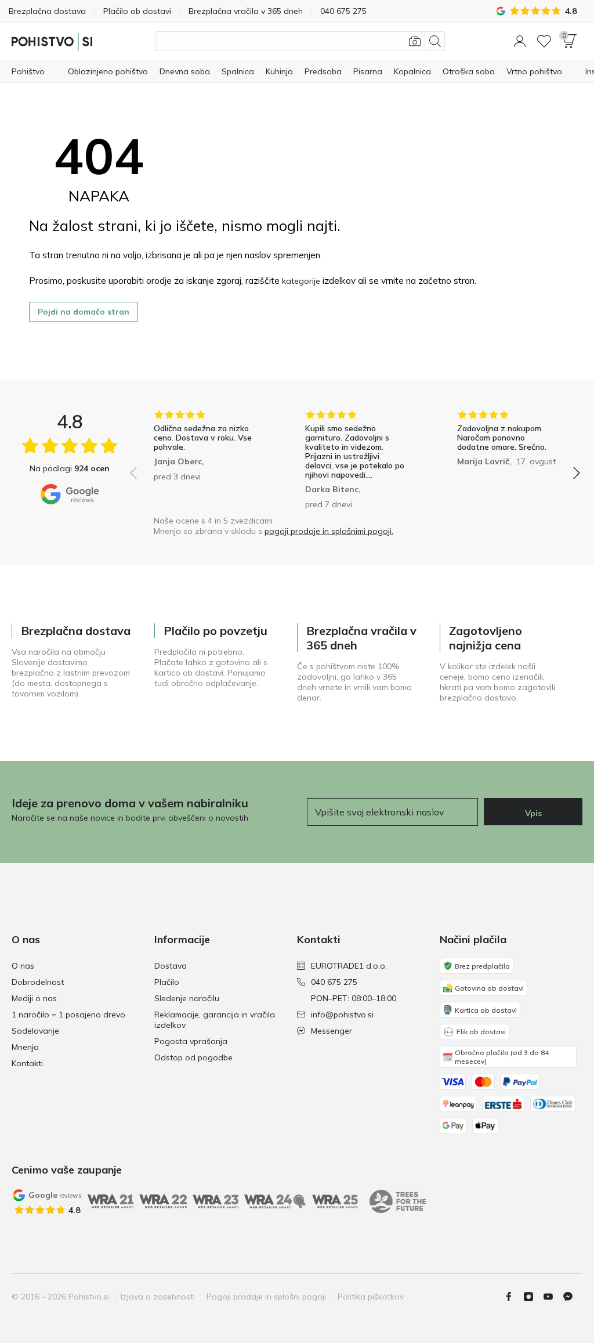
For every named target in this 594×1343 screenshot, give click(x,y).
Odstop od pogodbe (193, 1057)
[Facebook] (513, 1296)
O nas (23, 966)
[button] (519, 41)
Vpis (533, 813)
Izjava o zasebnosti (158, 1296)
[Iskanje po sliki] (415, 41)
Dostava (170, 966)
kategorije (301, 281)
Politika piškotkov (371, 1296)
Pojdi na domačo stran (83, 311)
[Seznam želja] (544, 41)
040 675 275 (334, 982)
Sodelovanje (35, 1031)
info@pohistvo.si (342, 1014)
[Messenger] (572, 1296)
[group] (203, 460)
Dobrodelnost (38, 982)
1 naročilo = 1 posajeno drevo (68, 1014)
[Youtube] (553, 1296)
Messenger (331, 1031)
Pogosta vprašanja (190, 1041)
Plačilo (166, 982)
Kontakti (27, 1063)
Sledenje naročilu (186, 998)
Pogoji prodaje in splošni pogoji (266, 1296)
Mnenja (25, 1047)
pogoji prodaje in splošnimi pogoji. (329, 531)
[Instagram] (533, 1296)
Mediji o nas (34, 998)
